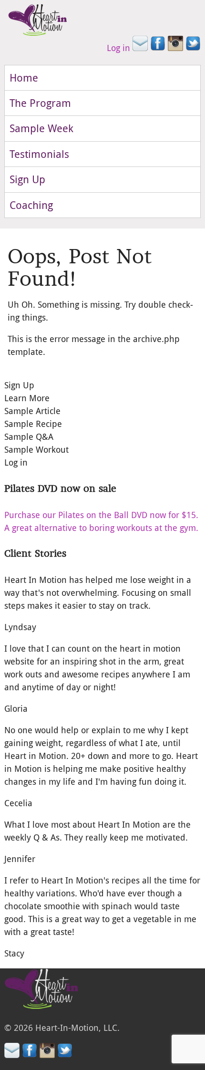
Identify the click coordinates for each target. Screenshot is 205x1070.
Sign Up (27, 179)
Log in (118, 47)
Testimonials (39, 154)
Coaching (31, 205)
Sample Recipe (33, 423)
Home (24, 77)
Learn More (27, 398)
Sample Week (41, 128)
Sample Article (32, 410)
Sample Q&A (28, 436)
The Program (40, 103)
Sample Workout (36, 449)
